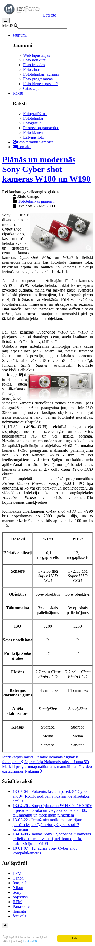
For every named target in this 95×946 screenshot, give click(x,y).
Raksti (18, 93)
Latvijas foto (33, 137)
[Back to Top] (5, 925)
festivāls (19, 916)
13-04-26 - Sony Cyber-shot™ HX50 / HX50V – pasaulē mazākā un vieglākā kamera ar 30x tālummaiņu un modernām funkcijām (52, 810)
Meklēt (8, 25)
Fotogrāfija (32, 123)
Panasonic (21, 906)
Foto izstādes (34, 65)
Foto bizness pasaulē (40, 83)
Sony (17, 892)
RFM (17, 902)
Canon (18, 878)
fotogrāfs (20, 883)
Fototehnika (33, 118)
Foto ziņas (31, 69)
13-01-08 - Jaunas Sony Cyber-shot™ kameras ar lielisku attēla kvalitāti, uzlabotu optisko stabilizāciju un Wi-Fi (52, 839)
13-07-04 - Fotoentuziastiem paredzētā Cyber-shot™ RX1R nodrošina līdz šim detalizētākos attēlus (51, 796)
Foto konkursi (34, 60)
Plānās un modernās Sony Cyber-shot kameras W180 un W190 (46, 169)
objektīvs (20, 897)
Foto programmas (38, 79)
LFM (17, 873)
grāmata (19, 911)
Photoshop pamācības (41, 128)
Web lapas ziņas (36, 55)
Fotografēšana (35, 113)
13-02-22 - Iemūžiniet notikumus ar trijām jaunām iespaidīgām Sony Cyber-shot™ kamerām (47, 824)
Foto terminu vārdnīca (35, 142)
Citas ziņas (32, 88)
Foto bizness (33, 132)
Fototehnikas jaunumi (41, 74)
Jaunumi (20, 35)
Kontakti (24, 146)
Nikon (18, 887)
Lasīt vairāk (30, 941)
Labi (74, 938)
